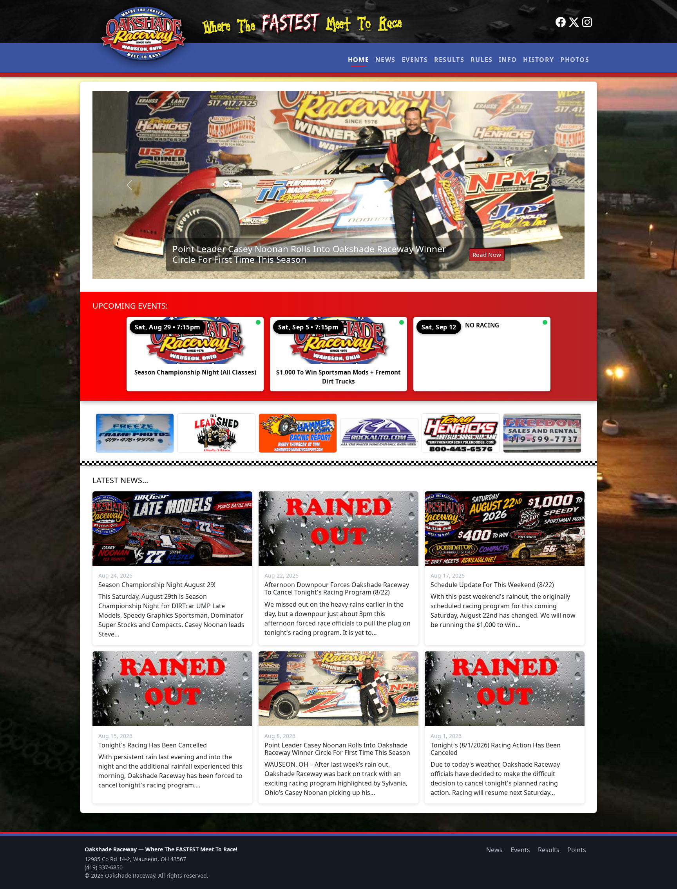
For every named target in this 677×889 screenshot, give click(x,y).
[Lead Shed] (216, 433)
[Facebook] (561, 22)
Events (415, 59)
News (385, 59)
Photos (574, 59)
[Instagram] (587, 22)
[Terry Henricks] (461, 433)
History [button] (538, 59)
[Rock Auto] (379, 433)
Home (358, 59)
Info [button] (508, 59)
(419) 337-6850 (104, 867)
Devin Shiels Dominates (335, 258)
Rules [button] (481, 59)
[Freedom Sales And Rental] (542, 433)
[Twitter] (574, 22)
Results (449, 59)
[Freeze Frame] (135, 433)
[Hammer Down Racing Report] (298, 433)
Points (576, 849)
